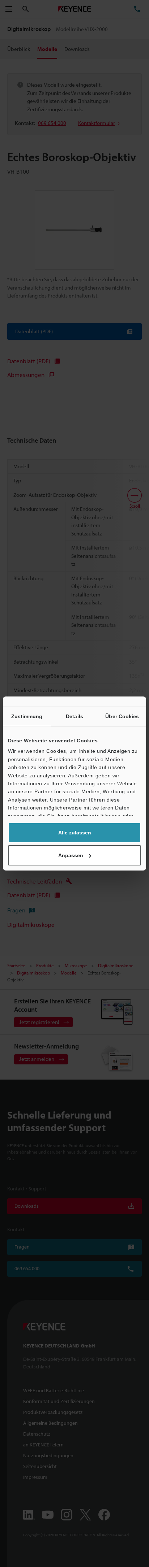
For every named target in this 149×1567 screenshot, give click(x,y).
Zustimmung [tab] (27, 716)
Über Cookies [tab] (122, 716)
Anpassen (70, 855)
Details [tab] (74, 716)
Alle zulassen (74, 832)
